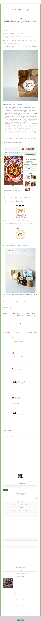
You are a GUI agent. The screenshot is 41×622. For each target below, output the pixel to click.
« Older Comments (13, 426)
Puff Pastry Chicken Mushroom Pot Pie (20, 516)
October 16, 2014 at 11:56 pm (20, 383)
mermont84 (16, 351)
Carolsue (16, 397)
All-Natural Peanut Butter (9, 110)
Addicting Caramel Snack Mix (10, 107)
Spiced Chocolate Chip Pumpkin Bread (20, 510)
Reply (13, 361)
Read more (21, 620)
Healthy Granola (8, 116)
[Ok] (39, 619)
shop (14, 104)
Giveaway (20, 18)
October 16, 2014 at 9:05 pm (18, 338)
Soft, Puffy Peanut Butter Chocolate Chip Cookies (14, 123)
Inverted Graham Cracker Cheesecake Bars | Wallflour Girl (16, 434)
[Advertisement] (10, 526)
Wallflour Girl (18, 36)
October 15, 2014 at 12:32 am (18, 398)
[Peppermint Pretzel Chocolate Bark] (8, 583)
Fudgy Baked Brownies (9, 128)
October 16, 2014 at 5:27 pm (20, 414)
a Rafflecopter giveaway (7, 307)
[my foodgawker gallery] (20, 567)
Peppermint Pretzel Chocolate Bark (20, 504)
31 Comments (20, 325)
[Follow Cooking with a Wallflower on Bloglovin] (20, 494)
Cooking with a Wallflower (20, 9)
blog (8, 41)
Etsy (18, 47)
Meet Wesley (20, 507)
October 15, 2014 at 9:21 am (18, 369)
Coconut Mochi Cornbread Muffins (20, 513)
